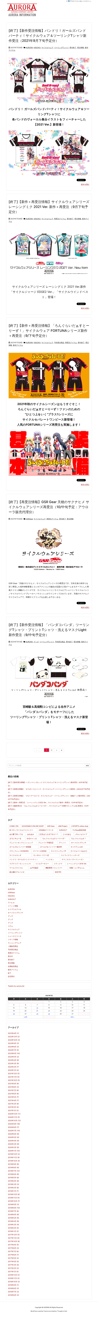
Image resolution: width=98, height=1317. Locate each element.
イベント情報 (13, 906)
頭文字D (58, 872)
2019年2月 (13, 1188)
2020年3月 (13, 1144)
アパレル (11, 903)
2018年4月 (13, 1221)
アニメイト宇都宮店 (45, 843)
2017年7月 (13, 1251)
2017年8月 (13, 1248)
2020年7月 (14, 1131)
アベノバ (62, 843)
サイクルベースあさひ (79, 851)
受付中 (10, 956)
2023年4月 (13, 1033)
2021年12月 (14, 1073)
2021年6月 (13, 1094)
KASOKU (37, 48)
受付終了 (73, 48)
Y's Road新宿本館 (79, 830)
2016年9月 (13, 1285)
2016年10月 (14, 1282)
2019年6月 (13, 1174)
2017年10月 (14, 1241)
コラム (10, 926)
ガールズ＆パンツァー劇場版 (20, 847)
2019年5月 (13, 1178)
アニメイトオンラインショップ (21, 843)
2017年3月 (13, 1265)
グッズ (36, 642)
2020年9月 (14, 1124)
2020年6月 (13, 1134)
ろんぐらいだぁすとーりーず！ (54, 838)
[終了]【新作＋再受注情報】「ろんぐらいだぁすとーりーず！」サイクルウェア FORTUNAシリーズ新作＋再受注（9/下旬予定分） (49, 331)
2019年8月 (13, 1167)
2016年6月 (13, 1295)
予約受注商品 (59, 343)
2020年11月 (14, 1117)
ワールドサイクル (16, 868)
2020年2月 (13, 1147)
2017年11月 (13, 1238)
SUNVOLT (63, 830)
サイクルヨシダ (15, 855)
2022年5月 (13, 1057)
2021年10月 (14, 1080)
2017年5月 (13, 1258)
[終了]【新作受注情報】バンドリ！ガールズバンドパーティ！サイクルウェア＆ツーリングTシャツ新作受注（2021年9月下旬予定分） (47, 36)
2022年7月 (13, 1050)
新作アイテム (18, 345)
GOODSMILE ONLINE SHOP (33, 826)
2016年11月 (13, 1278)
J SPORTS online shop (79, 826)
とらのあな (67, 834)
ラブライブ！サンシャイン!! (19, 864)
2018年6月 (13, 1214)
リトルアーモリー (42, 864)
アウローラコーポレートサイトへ (80, 1)
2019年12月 (14, 1154)
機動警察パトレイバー (54, 868)
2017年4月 (13, 1261)
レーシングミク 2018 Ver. (77, 864)
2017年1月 (13, 1271)
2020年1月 (14, 1151)
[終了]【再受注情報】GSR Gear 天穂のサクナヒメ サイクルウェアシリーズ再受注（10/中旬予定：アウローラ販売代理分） (49, 507)
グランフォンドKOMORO (19, 851)
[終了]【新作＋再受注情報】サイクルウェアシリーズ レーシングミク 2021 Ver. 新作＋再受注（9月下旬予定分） (49, 207)
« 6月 (25, 1017)
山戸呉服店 (34, 868)
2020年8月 (13, 1127)
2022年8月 (13, 1047)
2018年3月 (13, 1225)
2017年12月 (14, 1235)
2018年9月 (13, 1204)
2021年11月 (13, 1077)
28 (37, 1014)
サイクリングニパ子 (58, 851)
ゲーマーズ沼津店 (39, 851)
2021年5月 (13, 1097)
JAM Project (62, 826)
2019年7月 (14, 1171)
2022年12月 (14, 1037)
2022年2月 (13, 1067)
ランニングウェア (14, 943)
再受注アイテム (60, 219)
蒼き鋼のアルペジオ (16, 872)
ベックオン (50, 859)
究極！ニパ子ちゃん (76, 868)
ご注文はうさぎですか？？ (48, 834)
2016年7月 (13, 1292)
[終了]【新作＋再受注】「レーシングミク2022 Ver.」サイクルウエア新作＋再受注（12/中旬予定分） (46, 802)
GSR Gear (51, 826)
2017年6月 (13, 1255)
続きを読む (85, 184)
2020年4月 (13, 1141)
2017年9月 (13, 1245)
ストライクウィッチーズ (70, 855)
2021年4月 (13, 1100)
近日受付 (11, 976)
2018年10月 (14, 1201)
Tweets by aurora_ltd (16, 986)
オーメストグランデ (78, 843)
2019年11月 (14, 1157)
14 (37, 1008)
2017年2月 (13, 1268)
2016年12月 (14, 1275)
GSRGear (29, 519)
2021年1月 (13, 1110)
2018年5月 (13, 1218)
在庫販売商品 (13, 966)
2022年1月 (13, 1070)
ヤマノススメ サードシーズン (73, 859)
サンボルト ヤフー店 (41, 855)
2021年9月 (13, 1084)
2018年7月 (13, 1211)
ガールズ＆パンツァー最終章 (51, 847)
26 (14, 1014)
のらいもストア (81, 834)
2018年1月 (13, 1231)
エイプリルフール (14, 909)
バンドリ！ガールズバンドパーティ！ (23, 859)
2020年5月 (13, 1137)
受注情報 (80, 48)
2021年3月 (13, 1104)
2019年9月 (13, 1164)
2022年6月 (14, 1053)
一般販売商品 (13, 946)
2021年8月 (13, 1087)
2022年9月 (13, 1043)
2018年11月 (14, 1198)
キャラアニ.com (77, 847)
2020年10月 (14, 1120)
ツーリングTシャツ (61, 48)
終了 (9, 973)
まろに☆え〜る (15, 838)
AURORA (29, 48)
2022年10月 (14, 1040)
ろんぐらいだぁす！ (78, 838)
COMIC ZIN (13, 826)
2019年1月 (13, 1191)
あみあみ (30, 834)
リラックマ (58, 864)
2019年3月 (13, 1184)
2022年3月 (13, 1063)
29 (49, 1014)
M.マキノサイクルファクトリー (21, 830)
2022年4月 (13, 1060)
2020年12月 (14, 1114)
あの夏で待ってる (16, 834)
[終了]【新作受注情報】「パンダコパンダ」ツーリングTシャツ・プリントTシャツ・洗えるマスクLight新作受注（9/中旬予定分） (49, 630)
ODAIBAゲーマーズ (46, 830)
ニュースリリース (14, 936)
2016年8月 (13, 1288)
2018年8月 (14, 1208)
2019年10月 (14, 1161)
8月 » (72, 1017)
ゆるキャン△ (32, 838)
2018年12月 (14, 1194)
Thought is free (62, 1311)
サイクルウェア (47, 48)
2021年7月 (13, 1090)
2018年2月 (13, 1228)
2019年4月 (13, 1181)
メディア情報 (13, 939)
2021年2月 (13, 1107)
